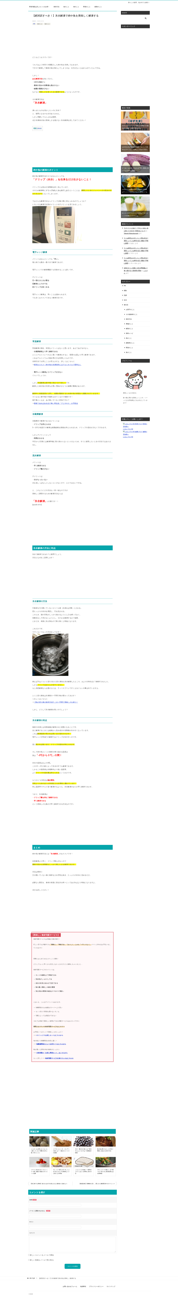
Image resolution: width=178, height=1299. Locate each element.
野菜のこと (86, 7)
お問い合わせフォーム (70, 1286)
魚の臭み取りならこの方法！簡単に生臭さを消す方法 (105, 1150)
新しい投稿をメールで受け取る (42, 1260)
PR (34, 24)
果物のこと (129, 324)
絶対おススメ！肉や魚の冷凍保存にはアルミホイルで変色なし (57, 365)
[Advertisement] (72, 41)
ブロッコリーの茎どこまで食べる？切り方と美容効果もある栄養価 (105, 1171)
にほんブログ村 (128, 429)
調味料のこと (130, 343)
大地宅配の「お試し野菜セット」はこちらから (52, 1053)
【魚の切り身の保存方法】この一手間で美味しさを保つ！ (56, 702)
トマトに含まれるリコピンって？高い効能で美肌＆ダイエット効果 (39, 1171)
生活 (125, 300)
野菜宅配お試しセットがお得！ (39, 7)
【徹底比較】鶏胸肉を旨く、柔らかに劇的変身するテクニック (97, 1183)
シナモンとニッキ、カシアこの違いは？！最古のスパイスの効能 (61, 1150)
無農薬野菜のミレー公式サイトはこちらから (51, 1044)
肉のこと (76, 7)
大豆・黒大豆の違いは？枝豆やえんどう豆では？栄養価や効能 (83, 1150)
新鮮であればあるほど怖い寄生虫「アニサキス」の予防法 (56, 403)
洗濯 (125, 295)
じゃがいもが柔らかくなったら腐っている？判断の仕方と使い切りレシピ (39, 1150)
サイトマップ (111, 1286)
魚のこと (66, 7)
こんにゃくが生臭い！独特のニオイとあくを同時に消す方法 (83, 1171)
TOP (32, 1278)
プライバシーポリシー (96, 1286)
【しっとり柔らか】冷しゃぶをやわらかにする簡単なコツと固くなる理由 (61, 1171)
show (39, 128)
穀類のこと (98, 7)
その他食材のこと (131, 314)
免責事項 (83, 1286)
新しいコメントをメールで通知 (42, 1255)
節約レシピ (129, 333)
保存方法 (56, 7)
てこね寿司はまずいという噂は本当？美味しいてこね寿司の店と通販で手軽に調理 (136, 240)
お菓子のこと (130, 309)
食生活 (126, 305)
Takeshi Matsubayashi (131, 233)
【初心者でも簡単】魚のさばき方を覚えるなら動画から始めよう (48, 1183)
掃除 (125, 290)
